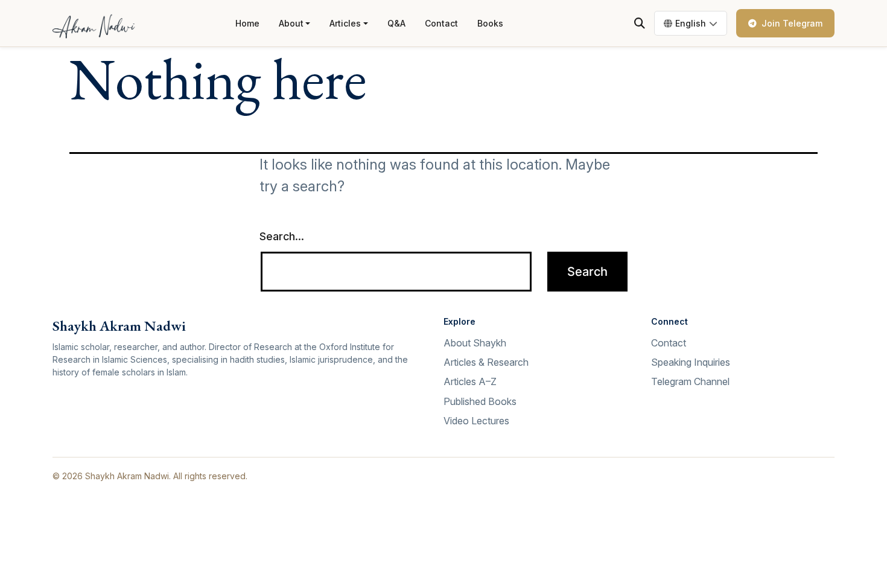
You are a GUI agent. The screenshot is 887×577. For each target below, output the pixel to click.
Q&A (396, 23)
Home (247, 23)
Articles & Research (486, 362)
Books (490, 23)
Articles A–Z (470, 381)
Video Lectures (476, 421)
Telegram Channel (690, 381)
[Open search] (639, 23)
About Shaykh (475, 343)
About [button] (291, 23)
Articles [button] (345, 23)
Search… (281, 236)
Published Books (480, 401)
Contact (441, 23)
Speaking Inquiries (690, 362)
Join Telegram (791, 23)
